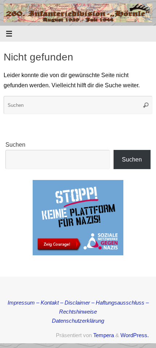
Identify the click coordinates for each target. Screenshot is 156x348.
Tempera (103, 335)
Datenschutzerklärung (78, 321)
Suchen (15, 144)
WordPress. (134, 335)
